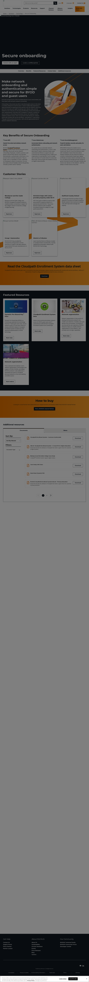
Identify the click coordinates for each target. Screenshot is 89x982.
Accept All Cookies (73, 978)
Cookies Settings (62, 978)
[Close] (86, 978)
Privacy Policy (30, 980)
